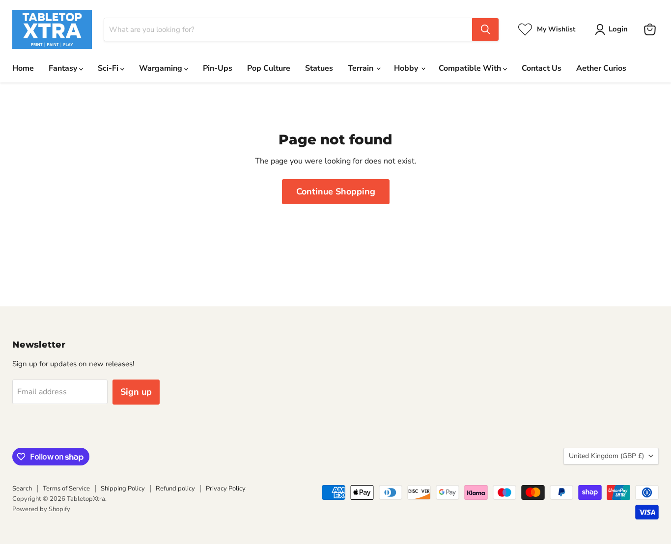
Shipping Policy (123, 488)
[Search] (485, 29)
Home (23, 68)
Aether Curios (601, 68)
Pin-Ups (217, 68)
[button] (613, 29)
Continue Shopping (335, 191)
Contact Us (541, 68)
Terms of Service (66, 488)
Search (22, 488)
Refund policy (175, 488)
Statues (319, 68)
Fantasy (64, 68)
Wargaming (161, 68)
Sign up (136, 392)
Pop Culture (268, 68)
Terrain (361, 68)
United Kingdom (606, 456)
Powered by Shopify (41, 509)
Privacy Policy (226, 488)
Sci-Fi (109, 68)
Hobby (407, 68)
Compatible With (471, 68)
